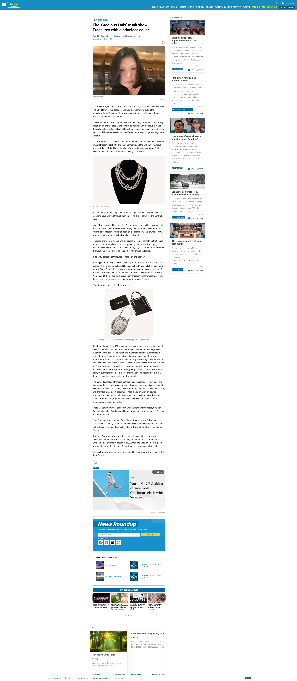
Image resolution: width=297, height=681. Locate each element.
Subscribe (290, 3)
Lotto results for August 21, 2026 (148, 633)
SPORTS (209, 7)
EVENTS (246, 7)
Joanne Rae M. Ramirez (110, 36)
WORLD (191, 7)
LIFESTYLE (236, 7)
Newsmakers (100, 20)
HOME (155, 7)
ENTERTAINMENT (222, 7)
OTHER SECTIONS (269, 7)
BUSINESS (200, 7)
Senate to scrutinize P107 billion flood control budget (185, 193)
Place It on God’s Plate (103, 654)
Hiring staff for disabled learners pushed (184, 79)
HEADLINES (164, 7)
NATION (183, 7)
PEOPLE (96, 36)
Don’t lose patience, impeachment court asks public (184, 40)
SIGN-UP (150, 535)
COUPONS (256, 7)
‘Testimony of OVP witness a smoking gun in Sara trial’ (186, 138)
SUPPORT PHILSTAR (287, 7)
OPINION (174, 7)
